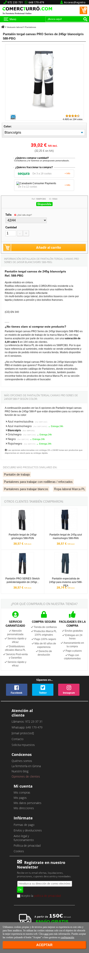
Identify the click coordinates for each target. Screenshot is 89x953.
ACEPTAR (44, 945)
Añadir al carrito (48, 247)
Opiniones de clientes (26, 776)
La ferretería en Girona (26, 766)
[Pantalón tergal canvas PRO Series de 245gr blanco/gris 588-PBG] (44, 112)
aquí (46, 933)
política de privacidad (47, 896)
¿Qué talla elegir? (24, 215)
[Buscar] (85, 19)
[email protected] (23, 733)
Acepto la (40, 896)
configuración (67, 937)
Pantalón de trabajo (17, 474)
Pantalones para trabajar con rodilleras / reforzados (38, 481)
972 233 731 (15, 2)
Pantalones (30, 27)
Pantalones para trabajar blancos (26, 489)
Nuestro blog (20, 771)
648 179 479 (36, 2)
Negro (18, 439)
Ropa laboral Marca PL (69, 489)
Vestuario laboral (15, 27)
